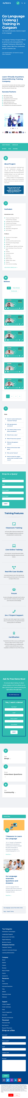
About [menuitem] (3, 960)
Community (14, 791)
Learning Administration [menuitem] (8, 953)
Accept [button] (11, 1095)
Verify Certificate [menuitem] (6, 1007)
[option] (14, 120)
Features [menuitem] (15, 149)
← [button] (3, 132)
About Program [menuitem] (6, 145)
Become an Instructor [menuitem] (7, 1018)
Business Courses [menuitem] (6, 942)
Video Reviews (16, 288)
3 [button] (15, 128)
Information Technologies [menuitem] (8, 932)
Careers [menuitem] (4, 965)
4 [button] (17, 128)
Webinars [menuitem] (4, 997)
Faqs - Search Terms (9, 911)
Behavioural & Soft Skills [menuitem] (8, 937)
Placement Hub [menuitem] (6, 1023)
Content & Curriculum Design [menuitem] (9, 950)
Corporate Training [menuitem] (6, 947)
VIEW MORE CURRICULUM (10, 267)
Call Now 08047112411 (14, 695)
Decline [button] (17, 1095)
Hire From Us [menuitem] (5, 1025)
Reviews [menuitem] (4, 149)
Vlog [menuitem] (3, 989)
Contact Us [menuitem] (5, 976)
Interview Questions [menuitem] (7, 986)
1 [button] (10, 128)
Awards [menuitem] (4, 963)
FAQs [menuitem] (9, 149)
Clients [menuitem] (4, 973)
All (8, 288)
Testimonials (14, 291)
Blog (14, 757)
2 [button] (13, 128)
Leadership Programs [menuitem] (7, 934)
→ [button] (25, 132)
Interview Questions (14, 774)
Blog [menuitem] (3, 981)
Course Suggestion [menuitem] (7, 1012)
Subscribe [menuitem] (4, 1015)
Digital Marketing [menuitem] (6, 940)
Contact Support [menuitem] (6, 1004)
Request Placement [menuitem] (7, 1028)
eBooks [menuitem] (4, 992)
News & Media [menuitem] (5, 971)
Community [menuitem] (5, 984)
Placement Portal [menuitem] (6, 994)
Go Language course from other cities (13, 908)
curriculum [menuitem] (15, 145)
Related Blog (7, 816)
